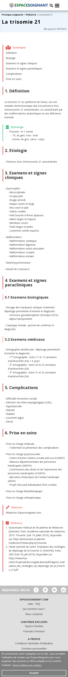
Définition (11, 52)
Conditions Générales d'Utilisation (34, 643)
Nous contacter (34, 614)
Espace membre (34, 626)
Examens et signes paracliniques (24, 68)
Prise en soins (13, 79)
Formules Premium (34, 631)
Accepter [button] (34, 673)
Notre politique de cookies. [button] (27, 665)
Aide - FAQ (34, 603)
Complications (14, 73)
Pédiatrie (31, 14)
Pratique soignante (13, 14)
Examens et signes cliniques (21, 63)
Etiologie (11, 58)
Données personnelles (34, 648)
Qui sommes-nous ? (34, 609)
